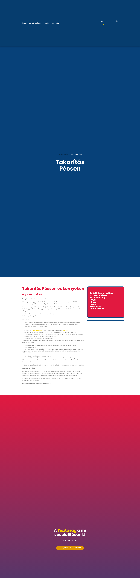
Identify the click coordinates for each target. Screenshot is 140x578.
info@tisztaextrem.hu (107, 24)
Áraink (47, 23)
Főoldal (24, 23)
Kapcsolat (55, 23)
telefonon (66, 330)
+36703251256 (120, 24)
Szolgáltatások (35, 23)
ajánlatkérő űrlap (38, 330)
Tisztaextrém (63, 154)
